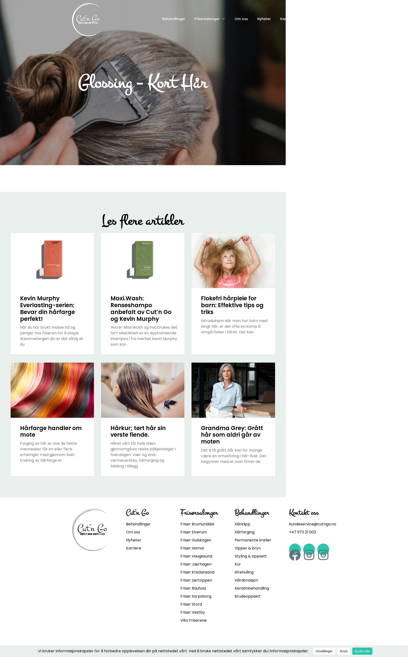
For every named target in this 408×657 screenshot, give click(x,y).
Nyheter (264, 19)
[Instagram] (309, 549)
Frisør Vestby (192, 612)
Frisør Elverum (193, 532)
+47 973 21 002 (302, 532)
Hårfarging (245, 532)
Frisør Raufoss (193, 588)
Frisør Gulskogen (195, 540)
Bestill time (317, 19)
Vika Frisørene (193, 620)
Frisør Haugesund (196, 556)
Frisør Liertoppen (196, 580)
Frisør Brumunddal (197, 524)
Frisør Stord (191, 604)
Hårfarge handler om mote (51, 431)
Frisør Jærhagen (196, 564)
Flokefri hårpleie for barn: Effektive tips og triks (232, 305)
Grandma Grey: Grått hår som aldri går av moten (232, 435)
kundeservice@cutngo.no (312, 524)
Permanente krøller (253, 540)
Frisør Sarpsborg (195, 596)
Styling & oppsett (251, 556)
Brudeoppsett (248, 596)
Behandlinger (173, 19)
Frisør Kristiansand (197, 572)
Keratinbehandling (252, 588)
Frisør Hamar (192, 548)
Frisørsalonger (207, 19)
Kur (238, 564)
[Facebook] (295, 549)
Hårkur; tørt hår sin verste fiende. (138, 431)
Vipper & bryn (248, 548)
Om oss (241, 19)
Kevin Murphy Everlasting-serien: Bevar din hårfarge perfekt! (47, 308)
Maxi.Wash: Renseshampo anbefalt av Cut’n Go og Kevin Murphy (140, 308)
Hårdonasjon (246, 580)
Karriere (287, 19)
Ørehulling (244, 572)
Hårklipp (242, 524)
